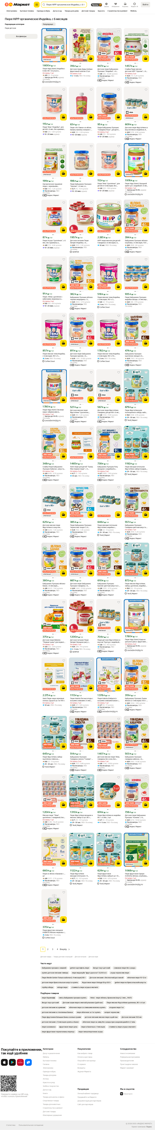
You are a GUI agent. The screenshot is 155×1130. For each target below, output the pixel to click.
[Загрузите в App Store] (4, 1065)
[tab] (12, 11)
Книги (45, 1093)
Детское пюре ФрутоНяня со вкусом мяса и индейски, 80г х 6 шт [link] (136, 129)
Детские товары (49, 1112)
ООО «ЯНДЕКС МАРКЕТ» (142, 1124)
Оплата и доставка (85, 1057)
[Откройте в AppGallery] (20, 1065)
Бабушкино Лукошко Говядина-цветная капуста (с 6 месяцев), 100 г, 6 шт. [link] (136, 526)
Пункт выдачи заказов (129, 1064)
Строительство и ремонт (53, 1108)
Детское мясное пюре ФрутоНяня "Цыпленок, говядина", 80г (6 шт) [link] (79, 411)
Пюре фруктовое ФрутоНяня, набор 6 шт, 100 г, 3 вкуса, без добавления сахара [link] (108, 875)
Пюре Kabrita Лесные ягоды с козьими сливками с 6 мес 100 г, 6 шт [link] (81, 699)
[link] (54, 968)
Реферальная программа (130, 1057)
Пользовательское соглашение (31, 1125)
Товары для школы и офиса (53, 1097)
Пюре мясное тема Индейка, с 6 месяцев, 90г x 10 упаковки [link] (108, 355)
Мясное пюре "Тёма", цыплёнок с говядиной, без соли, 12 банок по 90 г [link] (53, 816)
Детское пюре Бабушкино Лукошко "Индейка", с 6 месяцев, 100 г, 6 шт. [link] (107, 70)
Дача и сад (47, 1090)
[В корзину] (63, 58)
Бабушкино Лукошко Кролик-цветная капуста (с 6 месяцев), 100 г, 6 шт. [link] (108, 585)
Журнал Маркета (84, 1072)
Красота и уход (49, 1082)
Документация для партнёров (89, 1101)
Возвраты (81, 1068)
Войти (145, 4)
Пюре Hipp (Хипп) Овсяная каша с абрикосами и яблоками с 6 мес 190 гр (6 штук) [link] (53, 411)
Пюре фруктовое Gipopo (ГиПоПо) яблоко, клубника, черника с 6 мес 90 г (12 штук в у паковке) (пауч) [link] (136, 875)
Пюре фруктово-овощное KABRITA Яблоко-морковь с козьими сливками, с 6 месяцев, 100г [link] (53, 931)
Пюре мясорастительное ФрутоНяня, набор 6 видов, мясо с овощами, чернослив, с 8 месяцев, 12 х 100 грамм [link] (136, 468)
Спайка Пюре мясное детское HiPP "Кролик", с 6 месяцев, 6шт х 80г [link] (135, 70)
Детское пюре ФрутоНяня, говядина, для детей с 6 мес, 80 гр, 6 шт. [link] (108, 411)
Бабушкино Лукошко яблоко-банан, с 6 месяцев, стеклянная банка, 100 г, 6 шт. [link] (54, 585)
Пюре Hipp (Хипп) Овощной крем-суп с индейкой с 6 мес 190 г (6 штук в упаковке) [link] (136, 185)
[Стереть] (84, 4)
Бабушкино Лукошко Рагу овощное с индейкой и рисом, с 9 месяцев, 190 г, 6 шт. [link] (108, 468)
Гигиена (46, 1064)
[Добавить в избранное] (64, 31)
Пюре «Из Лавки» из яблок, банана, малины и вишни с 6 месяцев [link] (81, 129)
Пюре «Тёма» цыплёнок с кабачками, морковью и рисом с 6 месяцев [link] (52, 298)
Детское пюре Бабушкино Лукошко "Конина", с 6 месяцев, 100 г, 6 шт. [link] (135, 816)
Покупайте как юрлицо (87, 1061)
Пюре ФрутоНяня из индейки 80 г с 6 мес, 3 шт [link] (108, 816)
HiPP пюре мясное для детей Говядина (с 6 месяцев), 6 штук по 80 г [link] (108, 242)
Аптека (46, 1079)
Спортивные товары (51, 1101)
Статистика (10, 1125)
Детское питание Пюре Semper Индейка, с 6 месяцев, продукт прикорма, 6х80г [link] (81, 242)
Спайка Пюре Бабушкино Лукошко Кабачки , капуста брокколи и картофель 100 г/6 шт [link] (53, 468)
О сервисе (82, 1064)
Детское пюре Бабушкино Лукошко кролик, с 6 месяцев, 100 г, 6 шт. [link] (80, 355)
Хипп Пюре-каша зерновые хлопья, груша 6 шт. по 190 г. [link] (54, 699)
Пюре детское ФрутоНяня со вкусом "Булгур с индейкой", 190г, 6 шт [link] (108, 641)
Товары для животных (51, 1104)
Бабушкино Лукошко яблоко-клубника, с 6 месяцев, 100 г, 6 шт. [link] (136, 242)
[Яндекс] (149, 1127)
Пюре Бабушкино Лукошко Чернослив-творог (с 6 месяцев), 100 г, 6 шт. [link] (80, 526)
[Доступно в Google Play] (12, 1065)
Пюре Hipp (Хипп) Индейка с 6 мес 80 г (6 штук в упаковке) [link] (54, 70)
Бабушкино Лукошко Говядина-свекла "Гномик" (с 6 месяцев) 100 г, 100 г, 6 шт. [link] (81, 758)
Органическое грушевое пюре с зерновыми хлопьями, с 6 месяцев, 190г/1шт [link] (52, 185)
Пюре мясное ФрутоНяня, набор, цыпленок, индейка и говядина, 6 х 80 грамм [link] (136, 585)
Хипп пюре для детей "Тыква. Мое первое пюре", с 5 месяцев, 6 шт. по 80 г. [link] (81, 468)
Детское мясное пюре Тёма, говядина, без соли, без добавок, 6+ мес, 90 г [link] (108, 758)
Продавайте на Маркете (87, 1097)
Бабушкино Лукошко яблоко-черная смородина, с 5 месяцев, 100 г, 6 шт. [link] (81, 298)
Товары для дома (49, 1075)
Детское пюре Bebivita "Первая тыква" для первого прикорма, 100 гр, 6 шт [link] (54, 641)
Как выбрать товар (85, 1053)
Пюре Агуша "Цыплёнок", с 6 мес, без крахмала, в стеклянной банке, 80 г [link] (54, 242)
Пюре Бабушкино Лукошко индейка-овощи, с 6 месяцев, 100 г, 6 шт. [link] (136, 298)
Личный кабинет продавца (88, 1093)
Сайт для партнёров (85, 1104)
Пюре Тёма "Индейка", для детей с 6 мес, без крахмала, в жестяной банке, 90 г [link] (54, 128)
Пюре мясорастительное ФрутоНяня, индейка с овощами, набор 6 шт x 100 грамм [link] (108, 526)
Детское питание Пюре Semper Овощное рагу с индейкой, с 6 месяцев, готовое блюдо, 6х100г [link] (79, 641)
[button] (48, 24)
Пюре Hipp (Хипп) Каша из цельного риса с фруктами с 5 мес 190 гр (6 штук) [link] (136, 641)
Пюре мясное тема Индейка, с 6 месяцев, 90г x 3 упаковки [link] (108, 298)
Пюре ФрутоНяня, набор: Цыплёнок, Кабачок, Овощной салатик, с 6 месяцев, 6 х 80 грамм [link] (52, 758)
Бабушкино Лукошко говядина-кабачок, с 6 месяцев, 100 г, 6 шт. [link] (133, 758)
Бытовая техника (49, 1061)
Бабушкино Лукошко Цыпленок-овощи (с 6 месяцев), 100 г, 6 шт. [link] (133, 355)
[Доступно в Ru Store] (28, 1065)
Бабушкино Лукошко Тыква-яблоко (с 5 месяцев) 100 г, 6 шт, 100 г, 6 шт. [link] (136, 699)
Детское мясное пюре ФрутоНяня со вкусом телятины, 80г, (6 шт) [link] (51, 526)
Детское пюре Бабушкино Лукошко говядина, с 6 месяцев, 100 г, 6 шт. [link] (80, 585)
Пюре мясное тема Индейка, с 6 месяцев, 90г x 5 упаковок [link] (54, 355)
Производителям (127, 1061)
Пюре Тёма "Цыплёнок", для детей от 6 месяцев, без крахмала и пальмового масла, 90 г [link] (108, 185)
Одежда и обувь (49, 1072)
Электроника (48, 1068)
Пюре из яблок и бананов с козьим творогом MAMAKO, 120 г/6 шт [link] (54, 875)
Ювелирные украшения (52, 1115)
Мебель (46, 1057)
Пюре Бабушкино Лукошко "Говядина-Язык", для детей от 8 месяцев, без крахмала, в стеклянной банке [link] (108, 129)
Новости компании (127, 1053)
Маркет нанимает (127, 1068)
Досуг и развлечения (51, 1053)
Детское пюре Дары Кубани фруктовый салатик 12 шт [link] (81, 70)
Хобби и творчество (51, 1086)
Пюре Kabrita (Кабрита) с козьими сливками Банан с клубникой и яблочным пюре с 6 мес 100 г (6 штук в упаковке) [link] (108, 699)
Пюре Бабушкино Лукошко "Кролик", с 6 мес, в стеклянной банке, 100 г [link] (80, 185)
